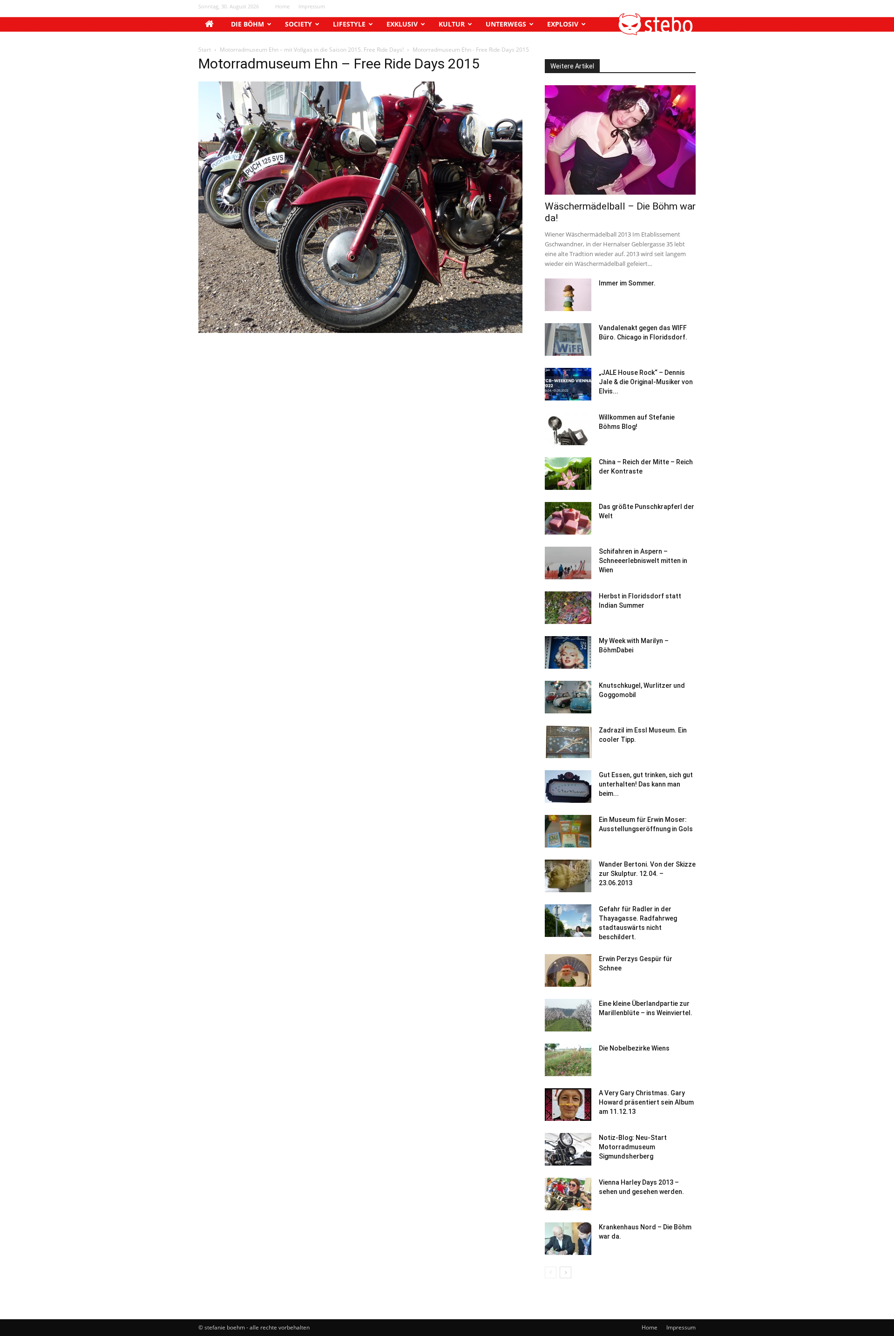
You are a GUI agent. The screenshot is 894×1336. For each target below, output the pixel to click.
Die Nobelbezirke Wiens (634, 1048)
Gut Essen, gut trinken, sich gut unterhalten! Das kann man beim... (646, 784)
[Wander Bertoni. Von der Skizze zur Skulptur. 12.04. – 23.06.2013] (568, 876)
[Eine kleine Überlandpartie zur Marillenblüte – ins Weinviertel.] (568, 1015)
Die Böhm (247, 24)
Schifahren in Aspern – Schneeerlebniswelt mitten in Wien (643, 561)
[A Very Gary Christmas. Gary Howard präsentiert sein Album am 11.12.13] (568, 1104)
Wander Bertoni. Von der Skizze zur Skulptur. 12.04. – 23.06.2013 (647, 874)
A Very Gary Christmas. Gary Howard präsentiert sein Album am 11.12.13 (646, 1102)
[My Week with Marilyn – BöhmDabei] (568, 652)
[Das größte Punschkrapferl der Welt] (568, 518)
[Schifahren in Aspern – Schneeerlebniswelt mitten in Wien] (568, 563)
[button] (656, 32)
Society (298, 24)
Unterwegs (506, 24)
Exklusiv (402, 24)
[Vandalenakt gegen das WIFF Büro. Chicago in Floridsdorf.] (568, 339)
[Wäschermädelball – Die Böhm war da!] (620, 140)
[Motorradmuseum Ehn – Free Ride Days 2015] (360, 330)
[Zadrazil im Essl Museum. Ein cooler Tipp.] (568, 742)
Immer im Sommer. (627, 283)
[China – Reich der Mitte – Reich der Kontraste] (568, 473)
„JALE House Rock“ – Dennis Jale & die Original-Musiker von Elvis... (646, 382)
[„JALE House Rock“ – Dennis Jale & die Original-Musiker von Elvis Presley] (568, 384)
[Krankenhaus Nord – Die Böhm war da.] (568, 1238)
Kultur (452, 24)
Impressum (311, 6)
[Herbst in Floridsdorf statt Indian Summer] (568, 607)
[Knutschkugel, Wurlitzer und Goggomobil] (568, 697)
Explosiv (562, 24)
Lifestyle (349, 24)
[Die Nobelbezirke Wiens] (568, 1060)
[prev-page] (550, 1272)
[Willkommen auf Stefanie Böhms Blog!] (568, 429)
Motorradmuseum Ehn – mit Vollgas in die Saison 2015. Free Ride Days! (312, 50)
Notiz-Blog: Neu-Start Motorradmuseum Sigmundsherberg (633, 1147)
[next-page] (565, 1272)
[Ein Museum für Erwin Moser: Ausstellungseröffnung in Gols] (568, 831)
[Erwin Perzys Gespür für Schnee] (568, 970)
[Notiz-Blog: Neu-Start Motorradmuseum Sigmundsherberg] (568, 1149)
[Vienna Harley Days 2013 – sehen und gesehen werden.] (568, 1194)
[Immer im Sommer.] (568, 294)
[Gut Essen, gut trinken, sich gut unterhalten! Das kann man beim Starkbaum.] (568, 786)
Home (282, 6)
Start (204, 50)
